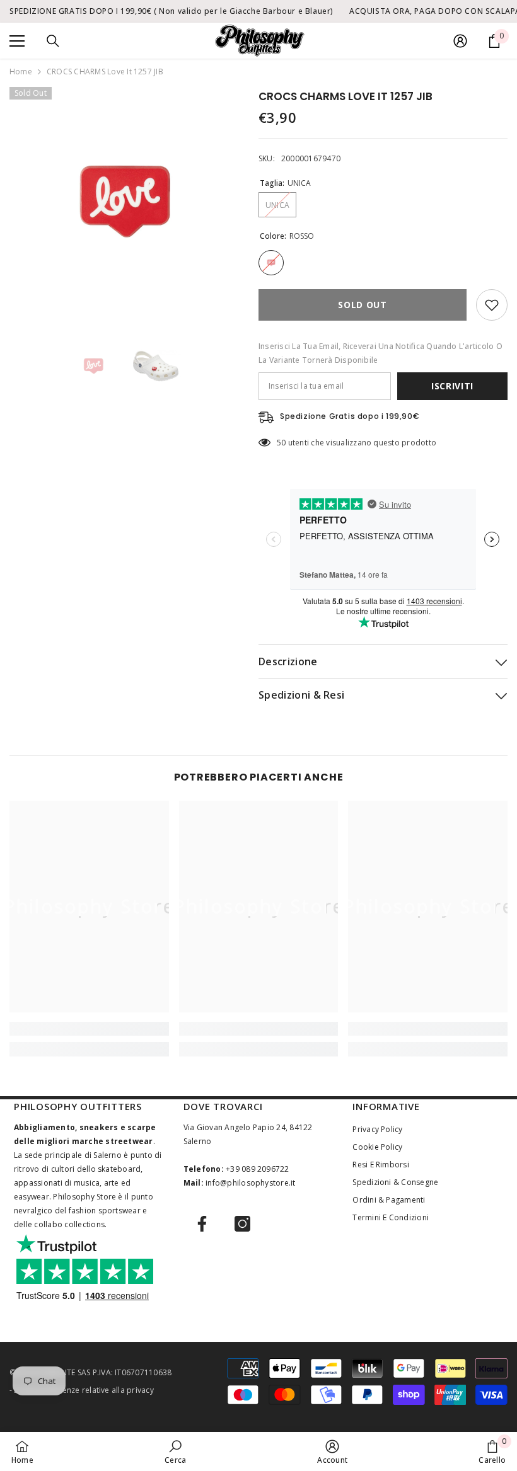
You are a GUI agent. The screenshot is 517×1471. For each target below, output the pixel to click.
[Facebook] (202, 1223)
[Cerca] (53, 41)
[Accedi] (460, 41)
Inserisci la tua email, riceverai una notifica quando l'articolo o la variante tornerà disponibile (380, 353)
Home (20, 71)
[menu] (17, 41)
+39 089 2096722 (257, 1169)
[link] (89, 1029)
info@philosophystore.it (251, 1182)
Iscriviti (452, 386)
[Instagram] (242, 1223)
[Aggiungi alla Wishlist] (492, 305)
